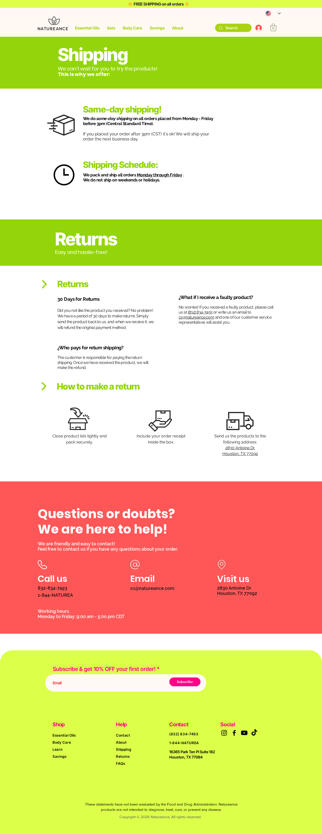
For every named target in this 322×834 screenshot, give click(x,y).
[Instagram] (224, 733)
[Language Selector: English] (270, 13)
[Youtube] (244, 733)
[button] (87, 28)
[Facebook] (234, 733)
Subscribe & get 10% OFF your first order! (104, 669)
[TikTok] (254, 733)
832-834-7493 (52, 588)
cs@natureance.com (196, 317)
